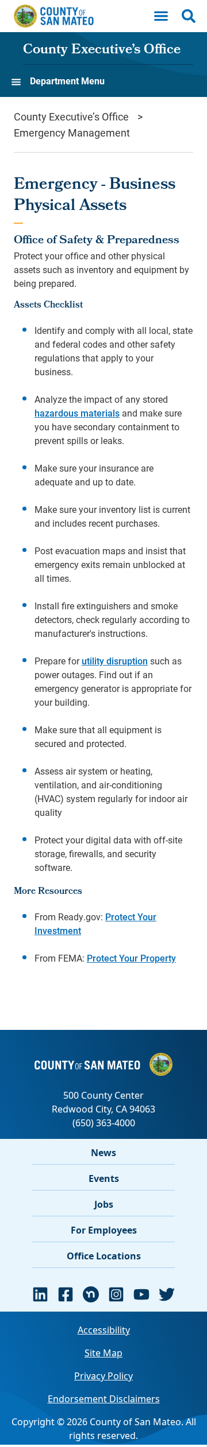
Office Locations (104, 1256)
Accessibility (104, 1330)
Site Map (103, 1353)
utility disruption (115, 661)
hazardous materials (77, 413)
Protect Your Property (131, 958)
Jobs (103, 1204)
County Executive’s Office (102, 50)
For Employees (104, 1230)
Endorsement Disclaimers (104, 1398)
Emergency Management (72, 132)
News (103, 1152)
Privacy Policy (103, 1376)
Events (104, 1178)
